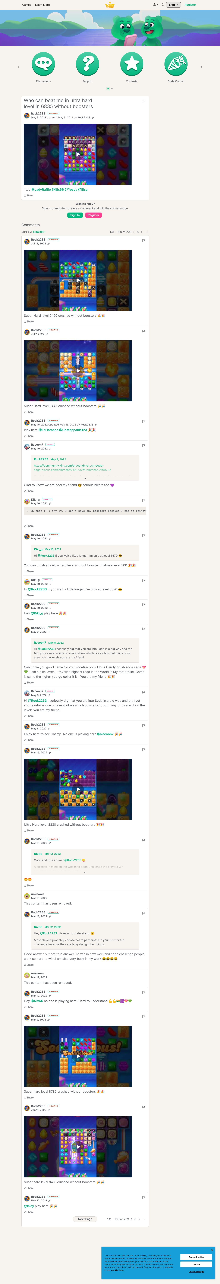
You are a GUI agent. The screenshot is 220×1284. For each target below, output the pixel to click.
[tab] (108, 88)
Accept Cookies (196, 1257)
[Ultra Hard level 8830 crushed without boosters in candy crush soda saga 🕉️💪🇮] (78, 789)
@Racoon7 (105, 734)
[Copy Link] (92, 118)
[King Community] (109, 5)
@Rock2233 (46, 555)
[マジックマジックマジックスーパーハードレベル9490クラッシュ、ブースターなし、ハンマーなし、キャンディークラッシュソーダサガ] (78, 280)
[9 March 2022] (78, 1056)
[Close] (212, 1250)
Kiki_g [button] (35, 499)
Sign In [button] (75, 215)
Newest (38, 232)
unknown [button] (37, 894)
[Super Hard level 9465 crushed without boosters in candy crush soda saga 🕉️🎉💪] (78, 370)
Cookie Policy (118, 1270)
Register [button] (93, 215)
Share (29, 196)
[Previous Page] (134, 232)
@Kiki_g (37, 613)
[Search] (163, 4)
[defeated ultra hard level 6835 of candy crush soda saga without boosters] (78, 154)
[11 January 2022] (78, 1146)
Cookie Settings (196, 1271)
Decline (196, 1264)
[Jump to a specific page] (146, 232)
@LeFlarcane (48, 430)
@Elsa (83, 189)
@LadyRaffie (41, 189)
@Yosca (71, 189)
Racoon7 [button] (37, 444)
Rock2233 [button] (38, 113)
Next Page (85, 1219)
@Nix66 (58, 189)
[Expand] (85, 478)
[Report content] (144, 101)
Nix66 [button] (38, 854)
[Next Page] (141, 232)
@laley (29, 1206)
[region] (158, 1263)
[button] (27, 116)
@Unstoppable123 (73, 430)
